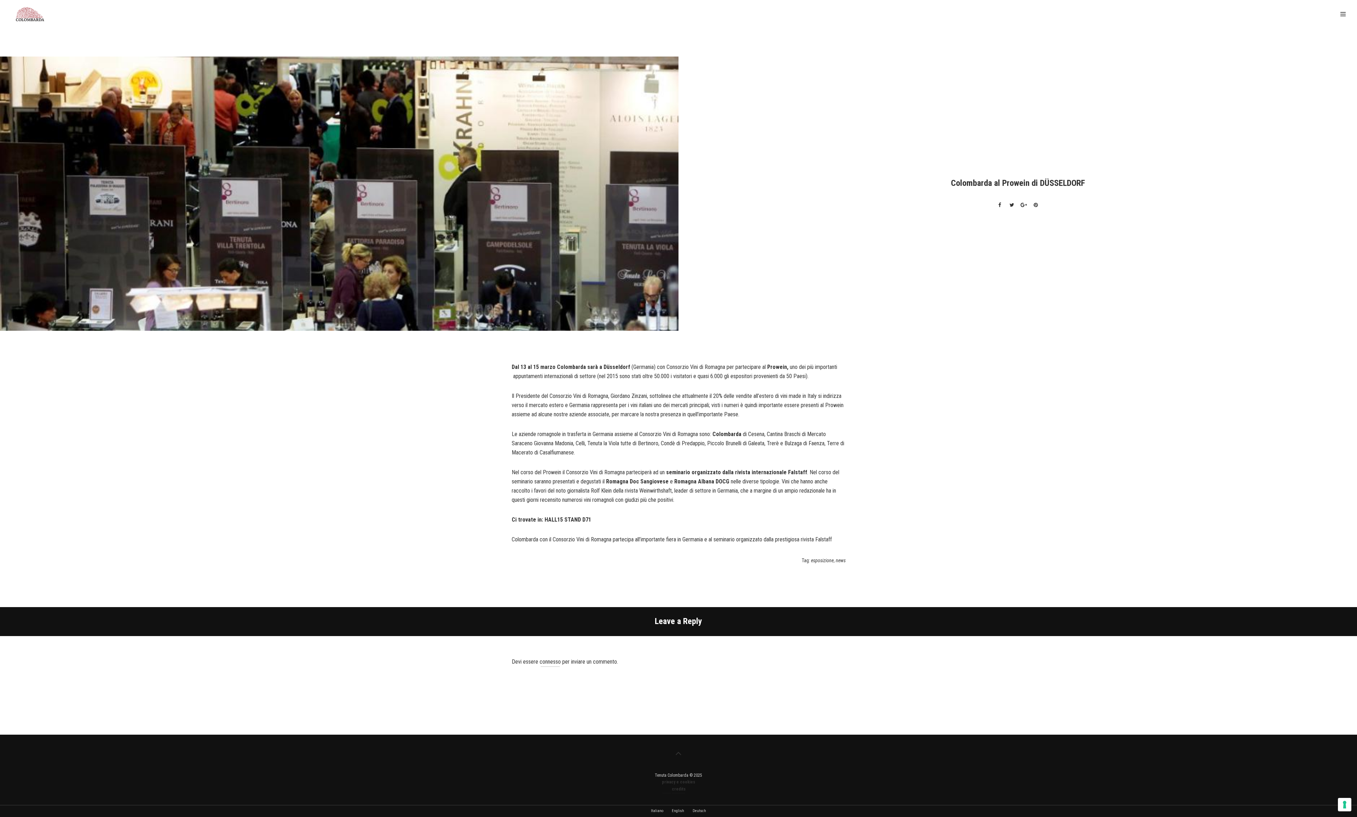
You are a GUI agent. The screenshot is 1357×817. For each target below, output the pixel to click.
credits (679, 789)
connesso (550, 661)
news (841, 560)
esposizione (822, 560)
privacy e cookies (678, 782)
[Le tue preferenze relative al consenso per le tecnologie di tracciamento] (1344, 804)
